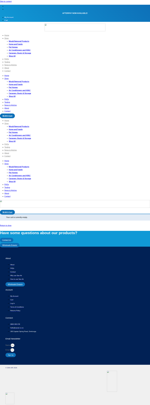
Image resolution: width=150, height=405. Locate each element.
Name (8, 345)
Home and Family (16, 44)
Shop (6, 38)
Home (6, 35)
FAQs (6, 59)
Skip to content (6, 1)
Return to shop (5, 225)
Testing (7, 62)
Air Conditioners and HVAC (20, 50)
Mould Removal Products (19, 41)
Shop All (12, 56)
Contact (7, 71)
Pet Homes (13, 47)
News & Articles (10, 65)
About (6, 68)
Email (7, 350)
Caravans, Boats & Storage (20, 53)
